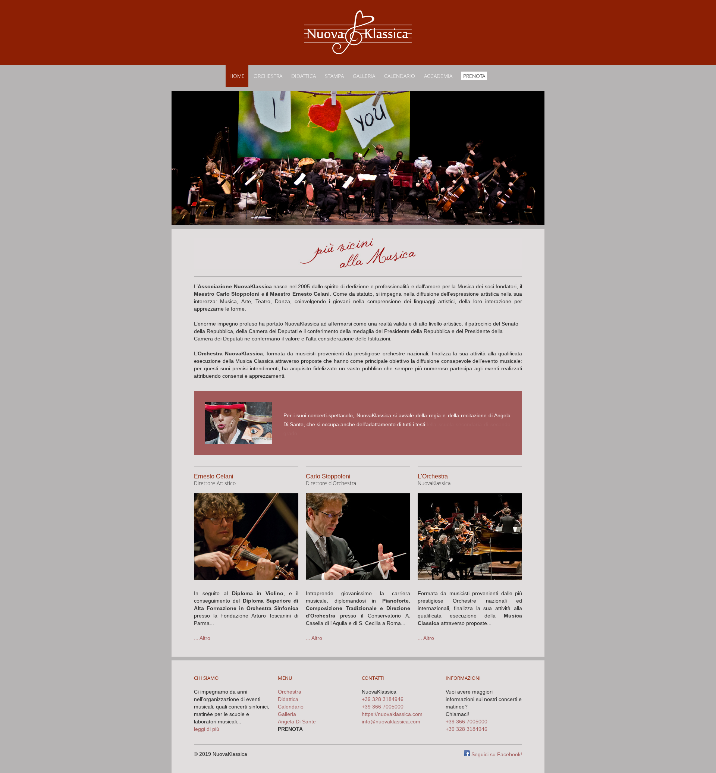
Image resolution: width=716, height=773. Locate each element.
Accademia (438, 75)
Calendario (399, 75)
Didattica (303, 75)
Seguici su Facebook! (496, 754)
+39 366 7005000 (382, 707)
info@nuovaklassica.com (391, 722)
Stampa (334, 75)
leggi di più (206, 729)
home (237, 75)
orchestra (268, 75)
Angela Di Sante (297, 722)
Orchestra (289, 692)
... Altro (202, 638)
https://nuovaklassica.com (392, 714)
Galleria (364, 75)
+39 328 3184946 (382, 699)
